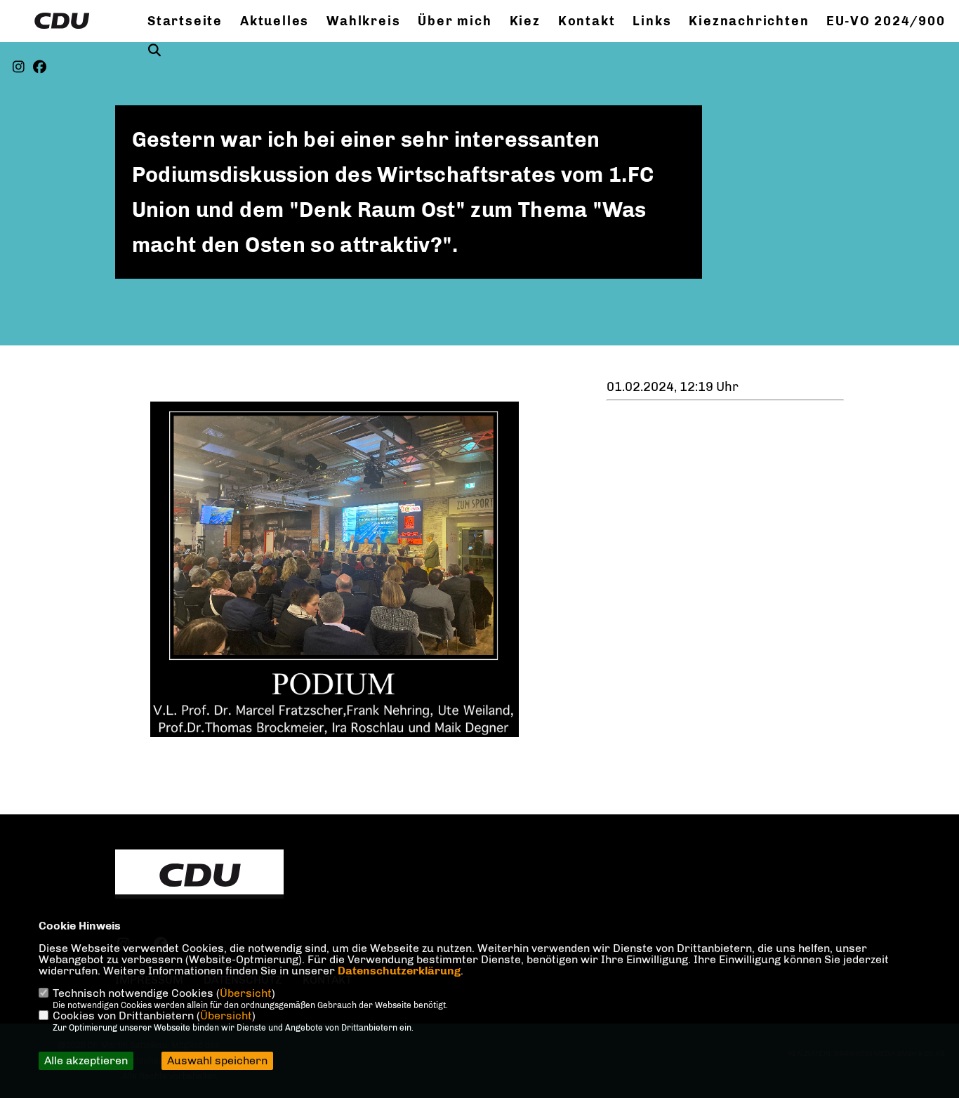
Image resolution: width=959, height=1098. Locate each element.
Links (652, 21)
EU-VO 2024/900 (885, 21)
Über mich (454, 21)
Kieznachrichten (749, 21)
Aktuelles (274, 21)
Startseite (185, 21)
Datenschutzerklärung (399, 970)
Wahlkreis (363, 21)
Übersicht (246, 993)
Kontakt (587, 21)
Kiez (525, 21)
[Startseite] (199, 875)
